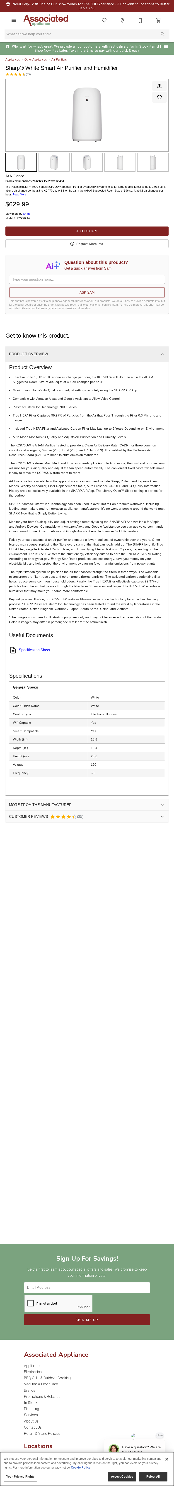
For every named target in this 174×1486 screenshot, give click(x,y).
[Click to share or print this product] (159, 86)
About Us (31, 1421)
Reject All (153, 1476)
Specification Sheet (34, 650)
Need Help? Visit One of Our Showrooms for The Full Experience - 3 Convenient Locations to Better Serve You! (90, 6)
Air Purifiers (59, 59)
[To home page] (46, 20)
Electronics (33, 1372)
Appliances (12, 59)
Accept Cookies (122, 1476)
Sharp (27, 213)
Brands (29, 1390)
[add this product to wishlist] (159, 97)
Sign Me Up (87, 1320)
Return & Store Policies (42, 1433)
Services (31, 1415)
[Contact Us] (140, 20)
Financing (31, 1409)
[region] (87, 1469)
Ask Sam (87, 292)
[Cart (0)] (158, 20)
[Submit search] (163, 34)
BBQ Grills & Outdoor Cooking (47, 1378)
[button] (13, 20)
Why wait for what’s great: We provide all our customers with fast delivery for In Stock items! (85, 47)
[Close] (167, 1459)
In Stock (30, 1403)
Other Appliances (35, 59)
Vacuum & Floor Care (41, 1384)
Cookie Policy (80, 1467)
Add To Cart (87, 231)
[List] (104, 20)
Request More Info (89, 244)
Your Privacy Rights (20, 1476)
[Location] (122, 20)
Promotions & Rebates (42, 1396)
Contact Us (33, 1427)
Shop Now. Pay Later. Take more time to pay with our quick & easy (87, 51)
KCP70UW (23, 218)
